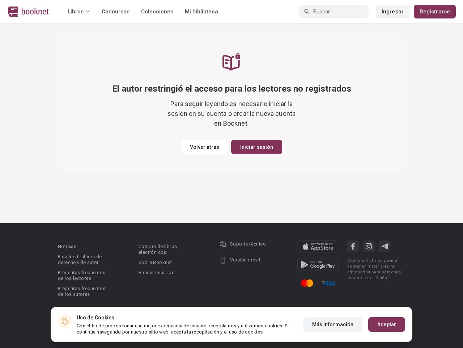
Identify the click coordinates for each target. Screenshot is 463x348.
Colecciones (157, 11)
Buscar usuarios (156, 272)
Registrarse (435, 11)
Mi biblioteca (201, 11)
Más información (333, 324)
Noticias (67, 246)
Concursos (115, 11)
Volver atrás (204, 147)
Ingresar (393, 11)
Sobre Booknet (155, 262)
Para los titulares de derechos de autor (80, 259)
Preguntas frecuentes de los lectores (81, 275)
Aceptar (386, 324)
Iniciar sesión (256, 147)
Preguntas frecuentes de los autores (81, 291)
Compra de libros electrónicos (158, 249)
